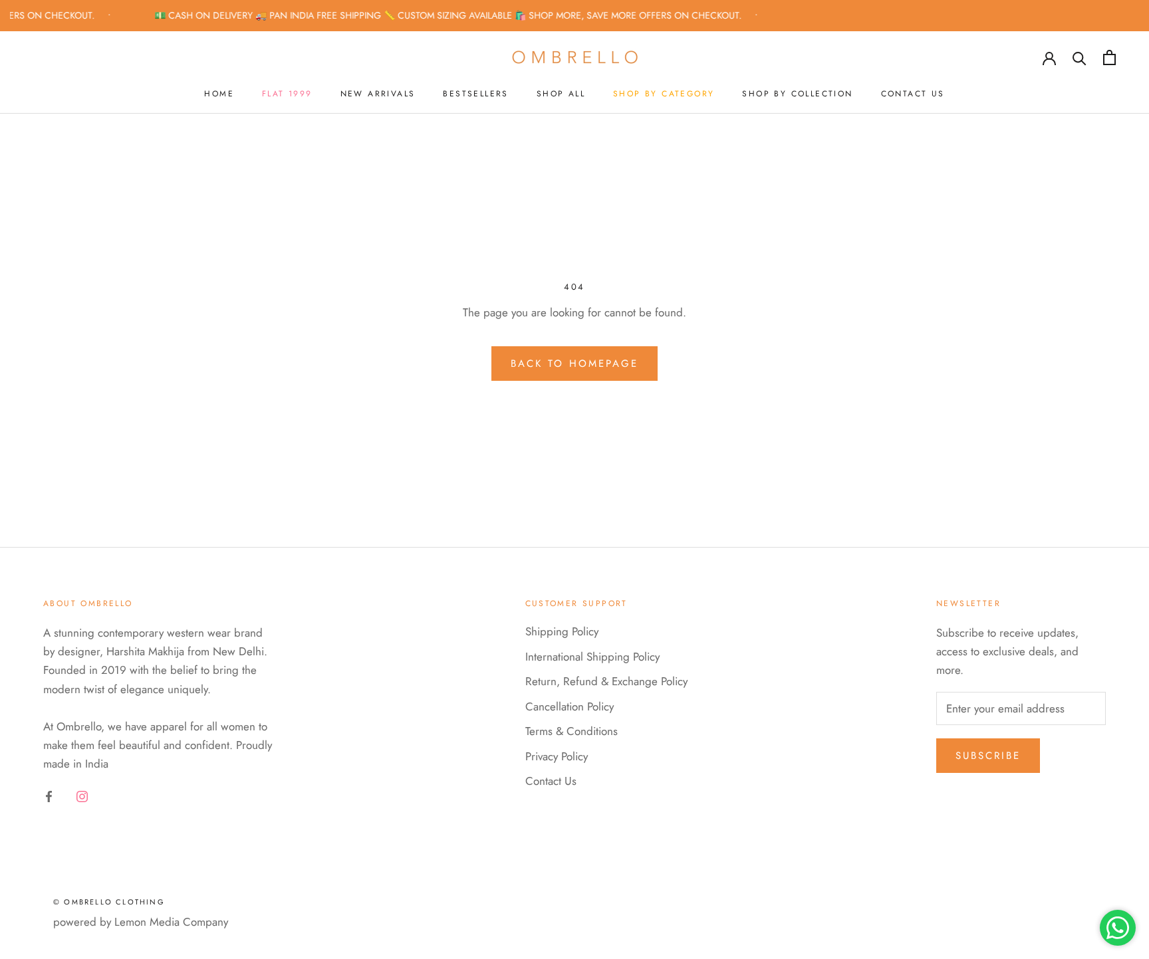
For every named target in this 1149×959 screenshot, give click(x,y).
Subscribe (988, 755)
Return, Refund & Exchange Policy (606, 681)
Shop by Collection (797, 94)
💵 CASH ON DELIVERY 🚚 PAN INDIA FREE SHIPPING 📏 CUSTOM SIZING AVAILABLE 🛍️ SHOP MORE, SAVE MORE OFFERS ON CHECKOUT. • (450, 15)
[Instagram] (82, 795)
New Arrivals (378, 94)
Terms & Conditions (571, 731)
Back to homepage (574, 363)
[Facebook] (49, 795)
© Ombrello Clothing (109, 902)
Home (219, 94)
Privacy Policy (556, 756)
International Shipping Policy (592, 657)
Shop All (561, 94)
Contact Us (913, 94)
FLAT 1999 (287, 94)
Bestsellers (475, 94)
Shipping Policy (561, 631)
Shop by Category (663, 94)
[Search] (1079, 57)
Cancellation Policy (569, 706)
